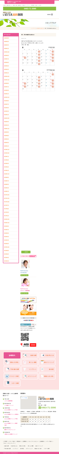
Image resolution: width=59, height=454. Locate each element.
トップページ (33, 28)
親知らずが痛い (14, 362)
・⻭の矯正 (21, 448)
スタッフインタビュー (33, 441)
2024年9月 (6, 83)
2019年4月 (6, 163)
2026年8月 (6, 38)
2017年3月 (6, 212)
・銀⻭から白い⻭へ (38, 448)
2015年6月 (6, 254)
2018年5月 (6, 184)
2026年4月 (6, 45)
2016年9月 (6, 226)
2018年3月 (6, 187)
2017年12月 (6, 194)
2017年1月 (6, 215)
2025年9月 (6, 55)
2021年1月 (6, 125)
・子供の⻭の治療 (7, 448)
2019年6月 (6, 160)
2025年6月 (6, 62)
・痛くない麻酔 (30, 445)
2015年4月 (6, 257)
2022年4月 (6, 121)
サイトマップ (11, 443)
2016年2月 (6, 243)
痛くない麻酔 (32, 362)
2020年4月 (6, 142)
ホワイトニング (32, 376)
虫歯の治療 (33, 355)
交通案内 (25, 441)
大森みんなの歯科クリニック (10, 434)
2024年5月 (6, 90)
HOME (5, 441)
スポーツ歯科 (15, 383)
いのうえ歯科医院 (8, 400)
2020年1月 (6, 146)
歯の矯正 (51, 369)
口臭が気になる (49, 355)
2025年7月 (6, 59)
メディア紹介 (49, 441)
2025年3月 (6, 69)
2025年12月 (6, 52)
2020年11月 (6, 128)
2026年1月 (6, 48)
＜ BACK (26, 252)
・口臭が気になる (13, 445)
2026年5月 (6, 41)
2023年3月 (6, 111)
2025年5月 (6, 66)
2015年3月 (6, 261)
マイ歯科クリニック (8, 405)
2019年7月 (6, 156)
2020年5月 (6, 139)
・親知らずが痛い (22, 445)
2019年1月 (6, 170)
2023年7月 (6, 104)
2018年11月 (6, 174)
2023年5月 (6, 107)
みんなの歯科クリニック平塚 (10, 418)
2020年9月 (6, 132)
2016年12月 (6, 219)
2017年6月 (6, 208)
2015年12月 (6, 247)
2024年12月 (6, 76)
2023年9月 (6, 100)
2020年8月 (6, 135)
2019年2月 (6, 167)
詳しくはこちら (24, 275)
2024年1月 (6, 93)
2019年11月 (6, 149)
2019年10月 (6, 153)
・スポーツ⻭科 (46, 448)
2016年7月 (6, 229)
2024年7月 (6, 86)
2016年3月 (6, 240)
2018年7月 (6, 180)
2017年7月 (6, 205)
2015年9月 (6, 250)
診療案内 (12, 355)
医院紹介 (19, 441)
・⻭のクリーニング (39, 445)
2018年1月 (6, 191)
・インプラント (15, 448)
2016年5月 (6, 233)
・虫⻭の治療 (6, 445)
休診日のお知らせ (40, 28)
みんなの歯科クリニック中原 (10, 409)
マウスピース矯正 (14, 376)
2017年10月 (6, 201)
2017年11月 (6, 198)
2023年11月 (6, 97)
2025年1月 (6, 72)
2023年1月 (6, 114)
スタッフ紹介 (12, 441)
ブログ (4, 443)
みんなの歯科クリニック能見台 (11, 414)
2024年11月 (6, 79)
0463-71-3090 (30, 8)
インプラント (32, 369)
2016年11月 (6, 222)
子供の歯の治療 (14, 369)
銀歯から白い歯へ (49, 376)
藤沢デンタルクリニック (9, 429)
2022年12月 (6, 118)
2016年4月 (6, 236)
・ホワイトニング (29, 448)
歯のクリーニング (49, 362)
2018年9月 (6, 177)
